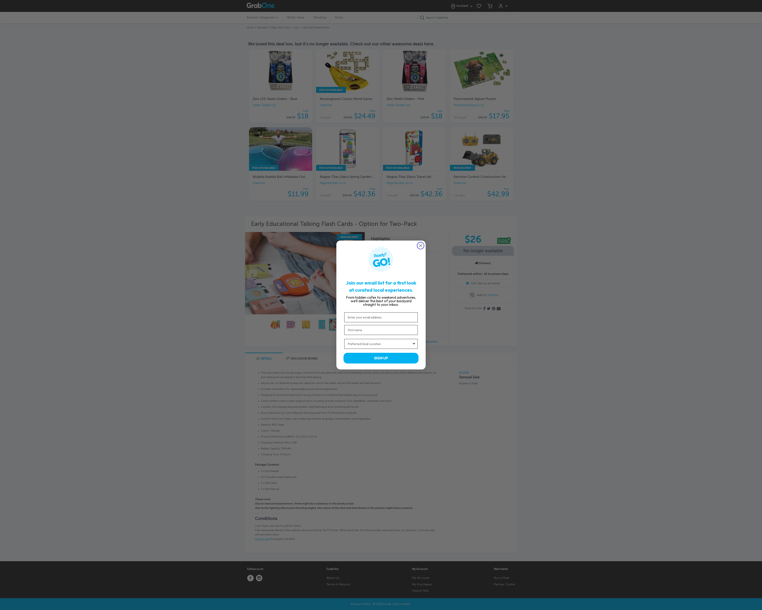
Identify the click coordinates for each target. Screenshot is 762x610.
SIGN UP (381, 358)
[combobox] (380, 344)
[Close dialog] (420, 245)
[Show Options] (414, 344)
